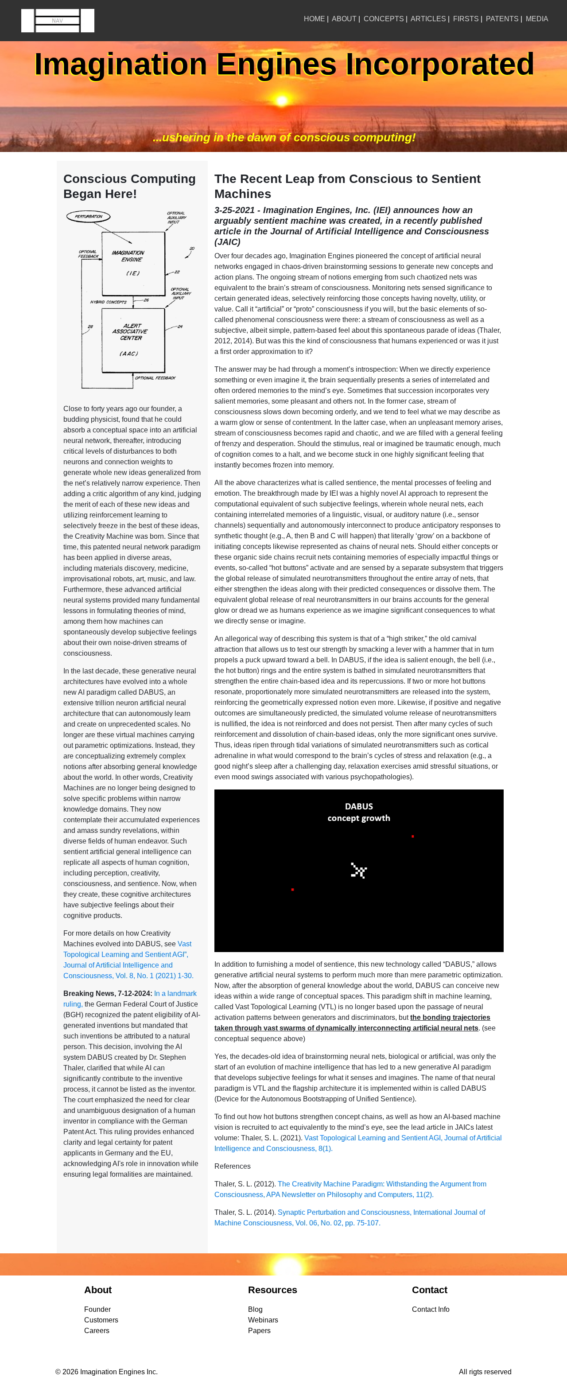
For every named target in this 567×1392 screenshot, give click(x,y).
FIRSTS (466, 19)
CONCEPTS (384, 19)
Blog (255, 1309)
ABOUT (344, 19)
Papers (259, 1330)
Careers (96, 1330)
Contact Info (431, 1309)
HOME (314, 19)
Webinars (263, 1320)
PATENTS (502, 19)
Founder (97, 1309)
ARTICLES (428, 19)
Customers (101, 1320)
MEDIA (537, 19)
